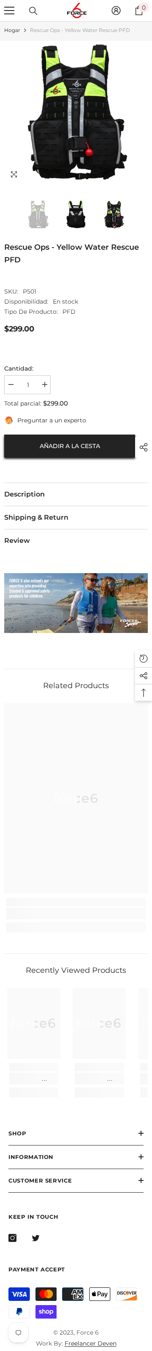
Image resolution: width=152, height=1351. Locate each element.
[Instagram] (12, 1237)
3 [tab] (84, 613)
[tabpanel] (76, 603)
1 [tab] (67, 613)
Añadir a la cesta (70, 446)
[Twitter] (35, 1237)
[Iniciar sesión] (116, 10)
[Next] (139, 175)
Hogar (12, 30)
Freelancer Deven (91, 1343)
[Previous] (124, 175)
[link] (76, 913)
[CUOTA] (141, 447)
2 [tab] (76, 613)
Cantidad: (18, 368)
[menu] (9, 10)
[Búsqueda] (33, 11)
